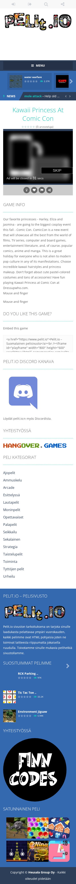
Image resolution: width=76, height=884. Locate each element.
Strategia (10, 546)
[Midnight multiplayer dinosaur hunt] (16, 828)
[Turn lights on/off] (26, 190)
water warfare (33, 77)
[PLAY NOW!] (16, 81)
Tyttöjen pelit (13, 569)
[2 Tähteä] (25, 127)
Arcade (8, 487)
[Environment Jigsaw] (9, 716)
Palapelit (10, 524)
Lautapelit (11, 502)
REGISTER (30, 4)
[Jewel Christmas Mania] (59, 828)
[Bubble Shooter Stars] (38, 828)
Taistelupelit (13, 554)
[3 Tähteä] (28, 127)
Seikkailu (10, 532)
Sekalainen (11, 539)
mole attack (33, 96)
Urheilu (9, 576)
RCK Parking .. (28, 674)
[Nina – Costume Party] (38, 851)
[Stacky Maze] (59, 851)
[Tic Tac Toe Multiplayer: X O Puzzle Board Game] (9, 697)
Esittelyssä (11, 495)
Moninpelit (11, 509)
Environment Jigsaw (32, 712)
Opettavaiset (13, 517)
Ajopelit (9, 472)
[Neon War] (16, 851)
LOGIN (13, 4)
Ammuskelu (12, 480)
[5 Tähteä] (34, 127)
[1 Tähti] (23, 127)
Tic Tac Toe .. (27, 693)
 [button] (42, 190)
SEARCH (46, 4)
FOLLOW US (63, 4)
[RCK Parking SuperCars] (9, 678)
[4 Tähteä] (31, 127)
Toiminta (10, 561)
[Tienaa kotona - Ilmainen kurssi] (34, 770)
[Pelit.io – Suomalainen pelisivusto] (38, 21)
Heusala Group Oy (41, 872)
